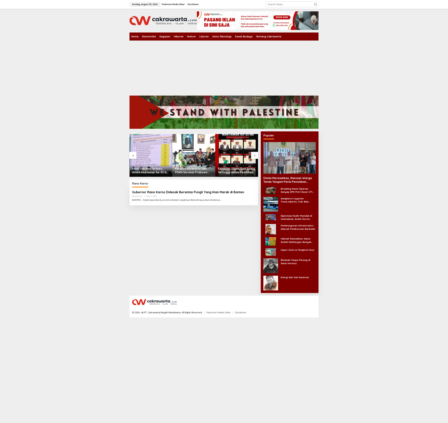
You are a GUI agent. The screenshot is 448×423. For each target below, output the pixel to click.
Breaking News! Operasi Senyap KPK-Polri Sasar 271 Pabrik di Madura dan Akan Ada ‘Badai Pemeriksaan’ (296, 190)
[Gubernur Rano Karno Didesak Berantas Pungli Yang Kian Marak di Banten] (221, 199)
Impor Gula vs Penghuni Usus (297, 249)
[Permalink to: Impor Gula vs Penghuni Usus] (270, 252)
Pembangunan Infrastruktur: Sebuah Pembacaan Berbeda (298, 227)
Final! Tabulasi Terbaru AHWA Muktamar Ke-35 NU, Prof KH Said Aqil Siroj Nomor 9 (150, 170)
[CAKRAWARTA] (163, 20)
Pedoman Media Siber (218, 312)
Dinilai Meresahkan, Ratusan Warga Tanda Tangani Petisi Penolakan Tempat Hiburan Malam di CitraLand (287, 180)
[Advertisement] (224, 66)
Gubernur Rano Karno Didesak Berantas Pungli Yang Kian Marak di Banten (188, 192)
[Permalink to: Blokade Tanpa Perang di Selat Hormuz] (270, 265)
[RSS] (313, 302)
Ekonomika (137, 196)
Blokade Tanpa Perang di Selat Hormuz (295, 262)
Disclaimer (240, 312)
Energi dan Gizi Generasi (295, 277)
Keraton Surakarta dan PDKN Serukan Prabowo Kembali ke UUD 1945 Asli (192, 170)
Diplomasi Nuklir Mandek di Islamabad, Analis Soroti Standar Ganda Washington (297, 217)
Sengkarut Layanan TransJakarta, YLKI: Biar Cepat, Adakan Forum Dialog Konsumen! (297, 200)
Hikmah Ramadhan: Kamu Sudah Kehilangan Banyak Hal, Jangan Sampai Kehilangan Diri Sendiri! (296, 240)
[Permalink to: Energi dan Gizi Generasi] (270, 282)
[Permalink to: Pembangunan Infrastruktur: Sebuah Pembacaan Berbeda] (270, 229)
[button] (315, 4)
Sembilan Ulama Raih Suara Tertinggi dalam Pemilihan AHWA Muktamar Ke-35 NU (236, 170)
